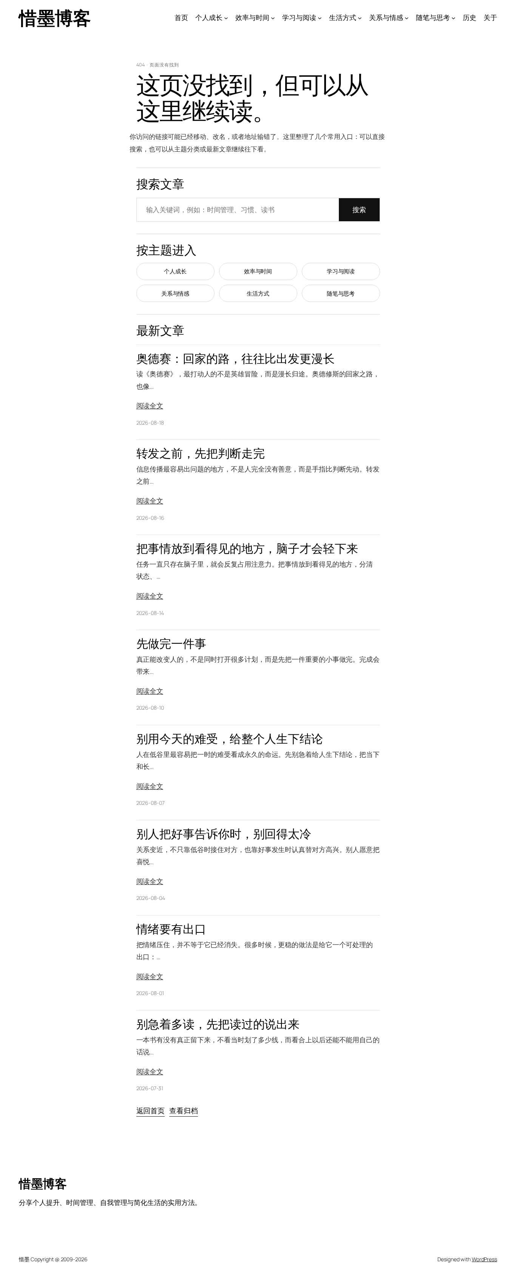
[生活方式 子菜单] (360, 18)
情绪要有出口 (171, 928)
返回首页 (150, 1111)
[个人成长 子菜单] (226, 18)
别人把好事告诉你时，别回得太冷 (224, 833)
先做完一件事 (171, 643)
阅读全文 (150, 405)
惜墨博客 (55, 17)
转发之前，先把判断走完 (200, 453)
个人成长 (175, 271)
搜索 (359, 209)
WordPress (484, 1259)
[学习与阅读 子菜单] (320, 18)
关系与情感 (175, 293)
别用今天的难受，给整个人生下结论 (229, 738)
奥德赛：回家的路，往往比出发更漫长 (235, 358)
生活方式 (258, 293)
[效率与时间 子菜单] (273, 18)
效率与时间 (258, 271)
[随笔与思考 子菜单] (453, 18)
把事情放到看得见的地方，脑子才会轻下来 (247, 548)
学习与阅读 (341, 271)
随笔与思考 (341, 293)
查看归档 (183, 1111)
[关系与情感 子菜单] (407, 18)
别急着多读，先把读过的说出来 (218, 1024)
